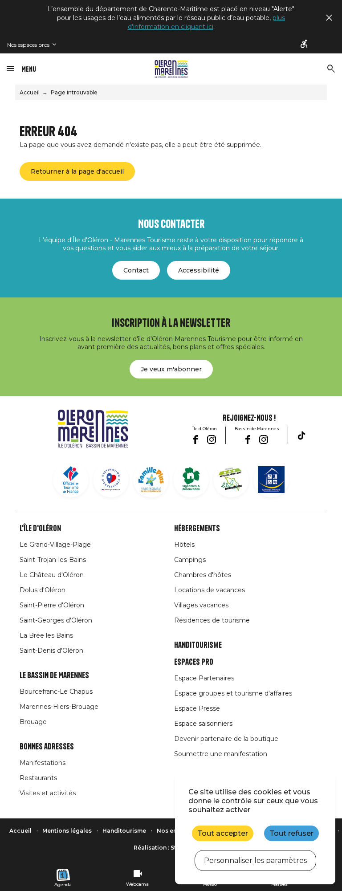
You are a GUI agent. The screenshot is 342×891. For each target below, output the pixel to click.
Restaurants (38, 778)
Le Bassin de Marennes (54, 675)
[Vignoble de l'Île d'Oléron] (191, 479)
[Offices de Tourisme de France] (71, 479)
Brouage (33, 722)
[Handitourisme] (304, 44)
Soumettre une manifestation (220, 754)
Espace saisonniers (203, 723)
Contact (136, 270)
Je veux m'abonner (171, 369)
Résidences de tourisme (212, 620)
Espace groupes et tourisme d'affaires (233, 693)
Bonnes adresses (47, 747)
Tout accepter (222, 833)
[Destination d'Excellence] (111, 479)
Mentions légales (67, 830)
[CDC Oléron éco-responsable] (231, 479)
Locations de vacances (209, 590)
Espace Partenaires (204, 678)
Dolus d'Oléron (42, 590)
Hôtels (184, 544)
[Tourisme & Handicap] (271, 479)
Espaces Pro (193, 662)
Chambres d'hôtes (202, 575)
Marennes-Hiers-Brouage (59, 707)
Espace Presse (197, 708)
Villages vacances (201, 605)
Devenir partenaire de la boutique (226, 739)
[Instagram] (211, 439)
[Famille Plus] (151, 479)
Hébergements (197, 529)
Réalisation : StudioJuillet (171, 847)
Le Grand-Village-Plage (55, 544)
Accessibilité (198, 270)
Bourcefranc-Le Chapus (56, 691)
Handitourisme (198, 645)
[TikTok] (301, 435)
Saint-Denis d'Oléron (51, 650)
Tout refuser (291, 833)
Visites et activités (48, 793)
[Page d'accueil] (171, 69)
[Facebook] (195, 439)
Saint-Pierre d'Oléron (52, 605)
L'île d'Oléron (40, 529)
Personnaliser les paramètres (255, 860)
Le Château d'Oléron (52, 575)
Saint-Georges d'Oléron (56, 620)
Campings (190, 560)
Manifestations (42, 763)
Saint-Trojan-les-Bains (53, 560)
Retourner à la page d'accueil (77, 171)
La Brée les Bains (46, 635)
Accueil (30, 92)
